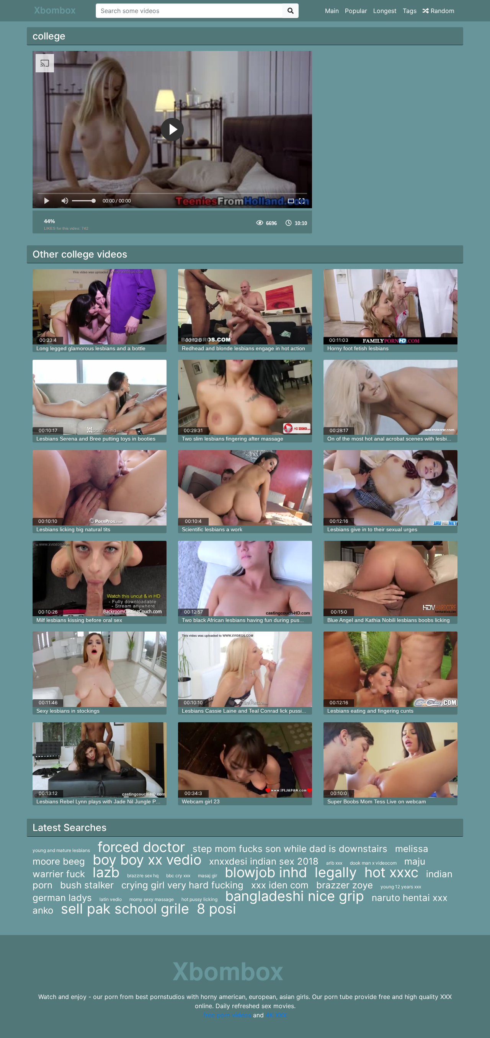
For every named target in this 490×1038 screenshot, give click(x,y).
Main (332, 11)
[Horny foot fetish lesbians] (390, 306)
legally (336, 872)
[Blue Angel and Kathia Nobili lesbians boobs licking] (390, 578)
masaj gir (207, 875)
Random (441, 11)
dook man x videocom (373, 863)
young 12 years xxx (401, 886)
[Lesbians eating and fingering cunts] (390, 669)
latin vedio (111, 899)
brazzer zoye (344, 885)
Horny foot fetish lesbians (358, 348)
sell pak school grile (125, 908)
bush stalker (87, 885)
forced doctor (141, 847)
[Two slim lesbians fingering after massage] (245, 397)
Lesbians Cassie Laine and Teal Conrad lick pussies (244, 711)
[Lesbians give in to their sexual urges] (390, 488)
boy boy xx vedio (147, 859)
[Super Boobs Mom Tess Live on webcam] (390, 760)
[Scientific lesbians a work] (245, 488)
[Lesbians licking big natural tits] (100, 488)
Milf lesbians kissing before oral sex (79, 620)
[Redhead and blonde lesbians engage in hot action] (245, 306)
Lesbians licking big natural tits (73, 529)
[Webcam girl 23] (245, 760)
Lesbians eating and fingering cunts (370, 711)
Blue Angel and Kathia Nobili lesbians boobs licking (388, 620)
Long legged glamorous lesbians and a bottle (90, 348)
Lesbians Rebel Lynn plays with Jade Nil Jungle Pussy (101, 801)
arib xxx (334, 863)
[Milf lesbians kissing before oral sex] (100, 578)
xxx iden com (280, 885)
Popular (356, 11)
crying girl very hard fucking (182, 885)
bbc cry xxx (178, 875)
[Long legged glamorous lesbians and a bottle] (100, 306)
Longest (385, 11)
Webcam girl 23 (201, 801)
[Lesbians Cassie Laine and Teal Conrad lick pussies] (245, 669)
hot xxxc (391, 872)
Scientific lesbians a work (212, 529)
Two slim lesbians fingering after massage (232, 439)
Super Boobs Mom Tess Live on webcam (376, 801)
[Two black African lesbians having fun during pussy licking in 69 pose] (245, 578)
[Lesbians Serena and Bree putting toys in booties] (100, 397)
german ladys (62, 897)
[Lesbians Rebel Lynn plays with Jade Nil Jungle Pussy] (100, 760)
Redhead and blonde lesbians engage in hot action (243, 348)
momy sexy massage (151, 899)
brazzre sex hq (142, 875)
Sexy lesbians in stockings (68, 711)
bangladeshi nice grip (294, 896)
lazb (106, 872)
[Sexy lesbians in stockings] (100, 669)
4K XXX (276, 1015)
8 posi (216, 908)
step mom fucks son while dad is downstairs (290, 848)
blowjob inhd (266, 872)
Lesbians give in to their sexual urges (372, 529)
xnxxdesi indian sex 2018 (263, 861)
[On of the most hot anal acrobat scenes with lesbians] (390, 397)
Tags (409, 11)
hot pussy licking (199, 899)
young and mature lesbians (61, 850)
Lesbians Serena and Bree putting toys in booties (95, 439)
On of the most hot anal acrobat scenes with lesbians (391, 439)
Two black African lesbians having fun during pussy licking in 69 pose (265, 620)
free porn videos (227, 1015)
